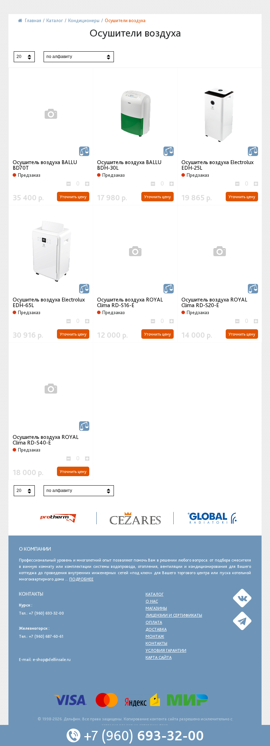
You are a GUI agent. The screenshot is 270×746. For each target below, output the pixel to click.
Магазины (156, 608)
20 (19, 56)
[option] (135, 518)
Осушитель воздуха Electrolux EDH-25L (217, 165)
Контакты (156, 643)
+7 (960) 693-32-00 (46, 613)
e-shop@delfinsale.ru (52, 659)
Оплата (154, 622)
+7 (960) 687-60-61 (46, 636)
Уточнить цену (73, 196)
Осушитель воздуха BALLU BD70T (45, 165)
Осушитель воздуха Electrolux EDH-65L (49, 302)
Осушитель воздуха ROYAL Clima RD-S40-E (45, 440)
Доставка (156, 629)
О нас (152, 601)
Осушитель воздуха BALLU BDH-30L (129, 165)
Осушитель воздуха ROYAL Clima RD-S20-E (214, 302)
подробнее (81, 579)
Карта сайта (159, 657)
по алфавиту (59, 56)
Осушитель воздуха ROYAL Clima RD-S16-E (130, 302)
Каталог (154, 594)
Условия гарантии (166, 650)
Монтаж (155, 636)
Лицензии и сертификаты (174, 615)
